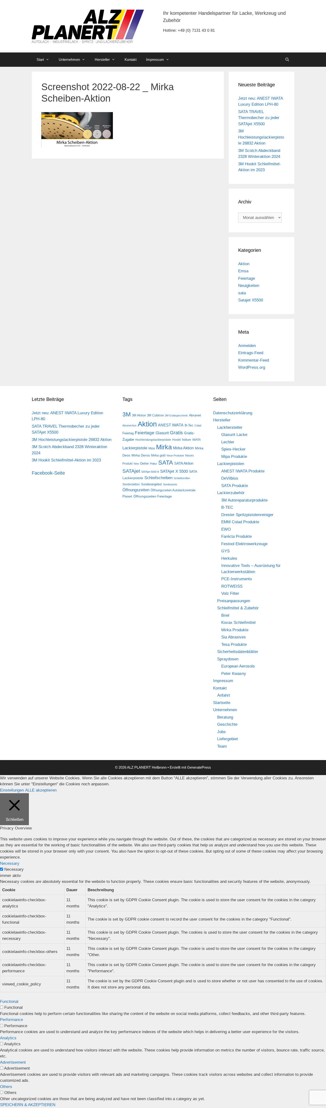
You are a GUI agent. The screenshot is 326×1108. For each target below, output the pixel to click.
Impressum (155, 59)
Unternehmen (69, 59)
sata (242, 293)
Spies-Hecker (233, 449)
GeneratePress (199, 767)
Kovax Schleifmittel (238, 622)
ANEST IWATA (171, 425)
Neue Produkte (175, 455)
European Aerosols (238, 666)
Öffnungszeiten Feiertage (152, 496)
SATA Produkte (234, 485)
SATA (165, 462)
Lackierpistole (134, 448)
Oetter (144, 463)
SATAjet (131, 471)
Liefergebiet (227, 739)
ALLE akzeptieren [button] (41, 790)
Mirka (164, 447)
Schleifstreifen (182, 478)
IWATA (196, 439)
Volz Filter (230, 593)
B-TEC (227, 507)
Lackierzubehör (231, 493)
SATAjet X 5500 (174, 471)
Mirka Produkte (234, 630)
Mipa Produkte (234, 456)
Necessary (14, 869)
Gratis (176, 432)
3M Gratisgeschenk (176, 415)
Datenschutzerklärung (232, 413)
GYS (225, 551)
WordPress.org (251, 367)
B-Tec (189, 425)
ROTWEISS (231, 586)
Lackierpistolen (230, 463)
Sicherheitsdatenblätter (237, 651)
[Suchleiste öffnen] (287, 59)
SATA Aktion (183, 463)
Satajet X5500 (250, 300)
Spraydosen (227, 659)
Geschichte (227, 724)
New (136, 463)
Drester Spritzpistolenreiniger (247, 515)
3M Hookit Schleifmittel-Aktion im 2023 (66, 460)
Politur (153, 463)
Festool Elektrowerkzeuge (244, 544)
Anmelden (247, 345)
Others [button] (6, 1086)
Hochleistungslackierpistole (153, 439)
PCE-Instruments (236, 579)
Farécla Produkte (236, 536)
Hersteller (102, 59)
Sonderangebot (151, 484)
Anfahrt (223, 695)
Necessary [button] (9, 863)
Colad (198, 425)
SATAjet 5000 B (150, 471)
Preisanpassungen (233, 601)
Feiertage (246, 278)
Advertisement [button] (13, 1062)
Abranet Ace (129, 425)
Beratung (225, 717)
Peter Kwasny (233, 673)
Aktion (243, 264)
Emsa (243, 271)
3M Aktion (139, 415)
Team (222, 746)
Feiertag (128, 433)
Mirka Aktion (183, 448)
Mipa (151, 448)
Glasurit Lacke (234, 434)
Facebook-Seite (48, 473)
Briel (225, 615)
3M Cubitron (155, 415)
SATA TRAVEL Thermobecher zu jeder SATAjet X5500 (258, 117)
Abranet (195, 415)
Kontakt (131, 59)
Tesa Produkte (234, 644)
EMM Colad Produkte (240, 522)
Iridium (186, 439)
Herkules (229, 558)
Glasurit (162, 433)
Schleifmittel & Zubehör (238, 608)
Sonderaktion (131, 484)
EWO (226, 529)
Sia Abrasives (233, 637)
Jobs (221, 732)
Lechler (227, 442)
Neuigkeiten (248, 285)
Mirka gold (158, 455)
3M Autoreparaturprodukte (244, 500)
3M (126, 414)
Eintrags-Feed (250, 353)
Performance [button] (11, 1019)
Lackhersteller (229, 427)
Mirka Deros (140, 455)
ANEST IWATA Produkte (242, 471)
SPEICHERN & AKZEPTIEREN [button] (27, 1105)
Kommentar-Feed (253, 360)
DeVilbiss (229, 478)
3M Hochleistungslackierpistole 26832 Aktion (261, 137)
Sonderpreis (170, 484)
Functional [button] (9, 1001)
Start (40, 59)
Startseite (221, 702)
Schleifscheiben (158, 477)
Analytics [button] (8, 1038)
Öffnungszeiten (135, 490)
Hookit (176, 439)
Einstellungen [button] (12, 790)
